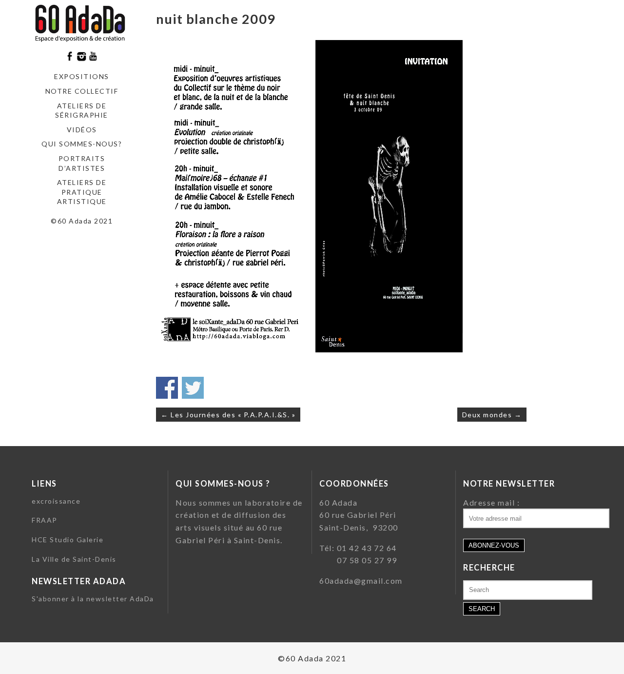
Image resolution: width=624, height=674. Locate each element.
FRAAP (45, 520)
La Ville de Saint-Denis (74, 559)
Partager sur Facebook (167, 388)
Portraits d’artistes (81, 163)
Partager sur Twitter (193, 388)
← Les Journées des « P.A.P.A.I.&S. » (228, 414)
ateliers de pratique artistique (82, 191)
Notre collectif (81, 91)
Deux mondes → (492, 414)
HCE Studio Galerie (67, 539)
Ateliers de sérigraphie (81, 111)
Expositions (81, 76)
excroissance (56, 501)
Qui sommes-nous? (81, 144)
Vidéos (82, 129)
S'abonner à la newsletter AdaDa (93, 598)
